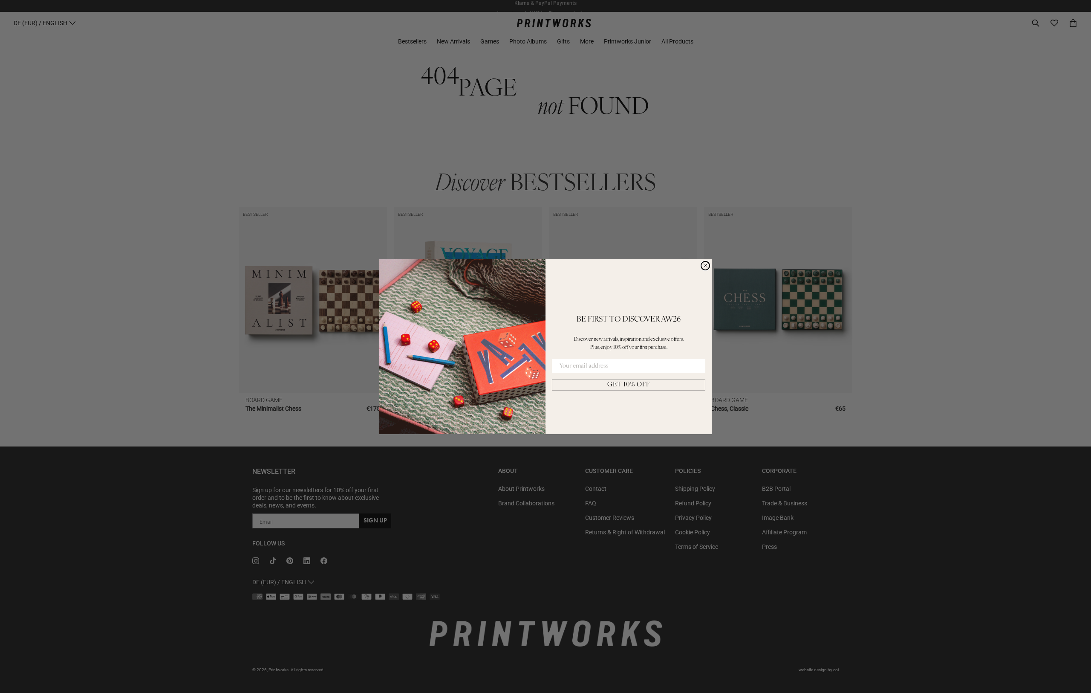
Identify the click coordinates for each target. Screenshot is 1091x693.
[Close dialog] (705, 265)
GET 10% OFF (628, 385)
